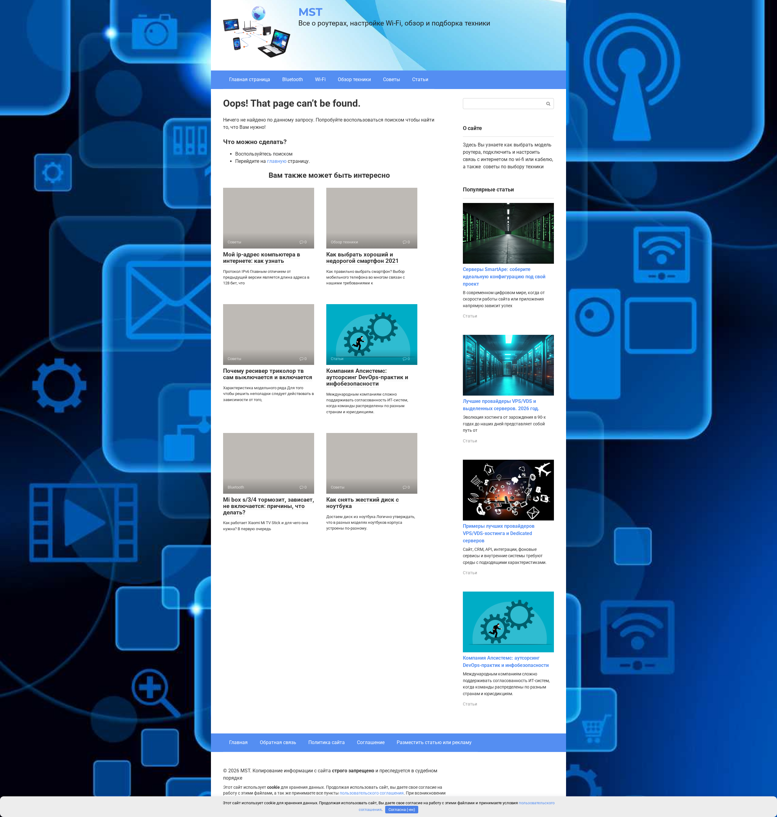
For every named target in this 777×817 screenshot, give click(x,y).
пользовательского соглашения (372, 793)
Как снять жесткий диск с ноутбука (362, 503)
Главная (238, 742)
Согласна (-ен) (401, 809)
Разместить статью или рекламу (434, 742)
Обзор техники (354, 79)
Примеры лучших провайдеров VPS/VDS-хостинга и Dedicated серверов (498, 533)
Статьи (420, 79)
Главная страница (249, 79)
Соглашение (371, 742)
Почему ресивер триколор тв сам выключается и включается (267, 374)
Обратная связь (278, 742)
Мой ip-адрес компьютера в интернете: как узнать (261, 257)
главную (277, 161)
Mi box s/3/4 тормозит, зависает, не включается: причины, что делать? (268, 506)
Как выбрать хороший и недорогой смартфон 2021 (362, 257)
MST (310, 12)
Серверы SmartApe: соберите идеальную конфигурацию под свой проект (504, 276)
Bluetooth (292, 79)
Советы (391, 79)
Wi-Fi (320, 79)
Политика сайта (326, 742)
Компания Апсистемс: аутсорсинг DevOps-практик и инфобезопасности (367, 377)
